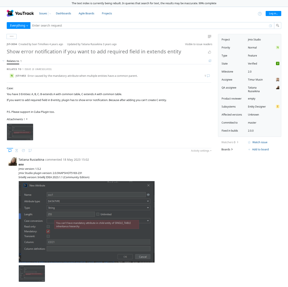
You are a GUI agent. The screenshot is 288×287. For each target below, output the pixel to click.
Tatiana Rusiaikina (254, 89)
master (252, 122)
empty (251, 98)
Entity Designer (257, 106)
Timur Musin (255, 79)
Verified (252, 63)
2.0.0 (251, 130)
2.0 (250, 71)
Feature (252, 55)
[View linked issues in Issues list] (210, 61)
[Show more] (12, 36)
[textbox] (152, 25)
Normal (252, 47)
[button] (3, 44)
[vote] (209, 52)
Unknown (253, 114)
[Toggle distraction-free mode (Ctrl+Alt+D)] (209, 36)
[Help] (260, 13)
